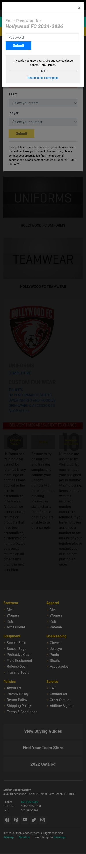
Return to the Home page (43, 77)
